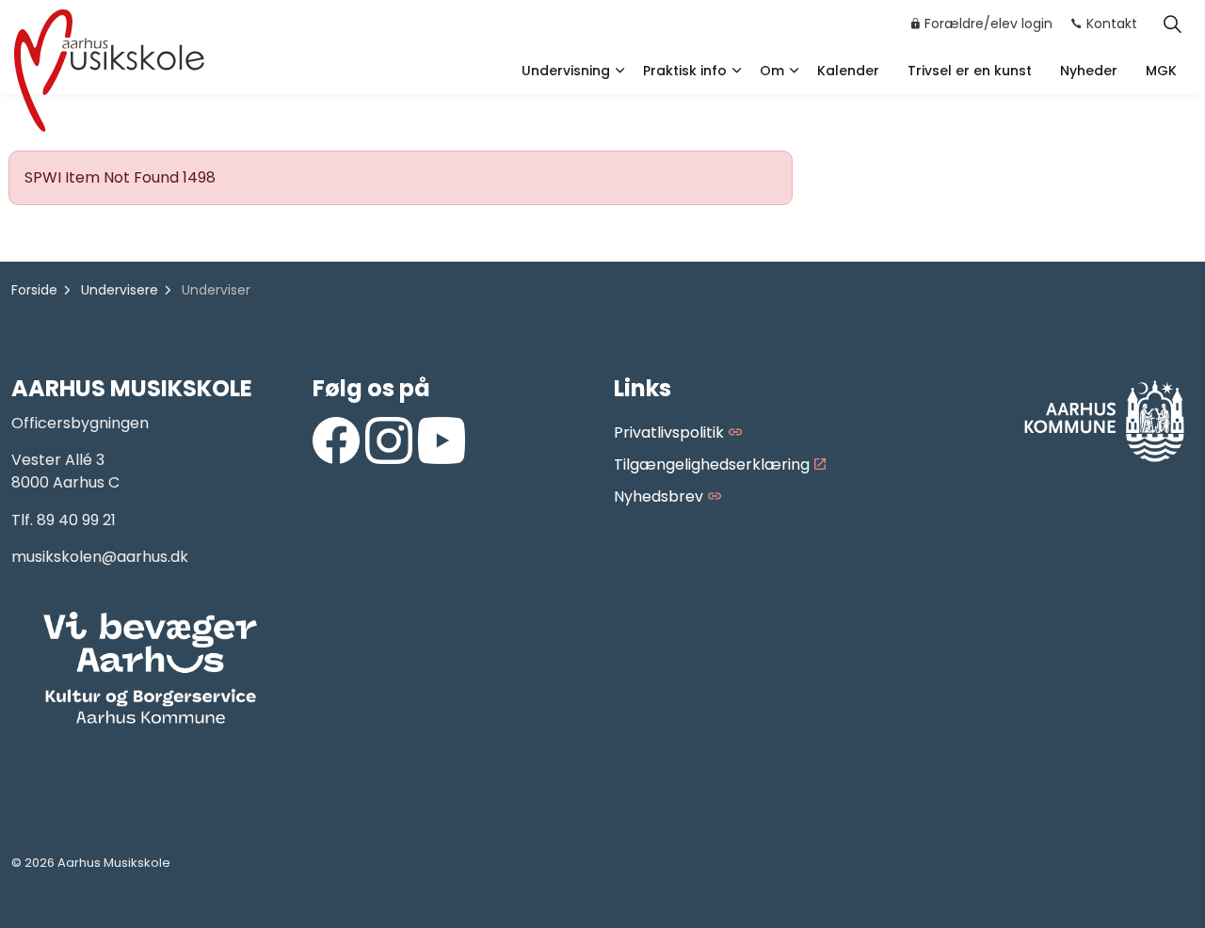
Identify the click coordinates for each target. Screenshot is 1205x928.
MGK (1161, 70)
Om (772, 70)
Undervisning (566, 70)
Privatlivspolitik (669, 432)
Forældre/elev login (988, 23)
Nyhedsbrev (658, 496)
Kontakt (1111, 23)
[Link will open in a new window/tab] (336, 440)
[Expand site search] (1172, 23)
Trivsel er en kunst (970, 70)
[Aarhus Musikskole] (109, 68)
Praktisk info (685, 70)
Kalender (848, 70)
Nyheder (1088, 70)
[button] (150, 669)
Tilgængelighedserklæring (712, 464)
